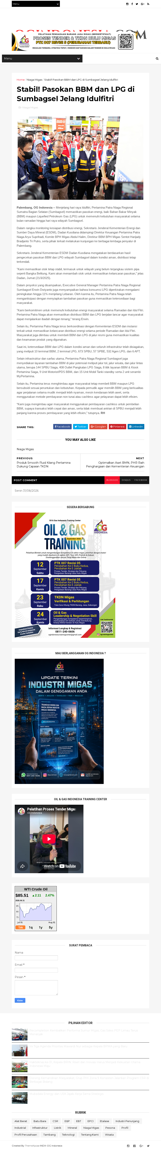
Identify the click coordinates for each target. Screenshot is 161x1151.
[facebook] (132, 4)
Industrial (20, 1127)
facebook (140, 480)
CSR (55, 1121)
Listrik (57, 1127)
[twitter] (137, 4)
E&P (67, 1121)
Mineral (72, 1127)
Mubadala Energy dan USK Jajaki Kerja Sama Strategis (66, 1094)
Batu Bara (40, 1121)
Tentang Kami (90, 1134)
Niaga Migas (34, 79)
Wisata (109, 1134)
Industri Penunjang (127, 1121)
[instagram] (127, 4)
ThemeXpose (32, 1145)
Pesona (110, 1127)
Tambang (49, 1134)
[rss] (148, 4)
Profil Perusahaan (26, 1134)
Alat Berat (21, 1121)
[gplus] (142, 4)
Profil (125, 1127)
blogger (112, 480)
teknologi (68, 1134)
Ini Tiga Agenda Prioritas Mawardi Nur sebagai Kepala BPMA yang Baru (78, 1046)
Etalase (104, 1121)
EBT (78, 1121)
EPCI (90, 1121)
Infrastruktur (40, 1127)
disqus (126, 480)
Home (21, 79)
